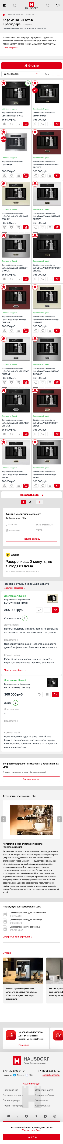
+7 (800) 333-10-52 (49, 1070)
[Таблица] (58, 74)
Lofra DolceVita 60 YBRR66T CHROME (14, 319)
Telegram (20, 1075)
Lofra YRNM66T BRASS (12, 114)
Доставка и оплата (13, 1095)
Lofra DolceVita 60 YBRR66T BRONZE (46, 164)
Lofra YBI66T (12, 163)
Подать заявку (31, 538)
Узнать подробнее (31, 1130)
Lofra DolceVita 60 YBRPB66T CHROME (15, 371)
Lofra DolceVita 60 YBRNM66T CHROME (15, 423)
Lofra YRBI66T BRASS (17, 601)
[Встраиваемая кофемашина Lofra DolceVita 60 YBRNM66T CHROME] (16, 387)
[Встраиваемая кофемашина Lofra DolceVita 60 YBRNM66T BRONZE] (47, 232)
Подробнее (24, 1045)
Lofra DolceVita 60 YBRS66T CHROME (46, 371)
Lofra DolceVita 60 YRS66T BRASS (45, 474)
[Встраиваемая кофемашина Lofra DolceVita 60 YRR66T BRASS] (47, 387)
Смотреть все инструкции (16, 936)
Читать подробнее (13, 670)
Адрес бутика (42, 1105)
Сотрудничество (44, 1089)
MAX (31, 1075)
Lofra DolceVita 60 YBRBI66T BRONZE (15, 216)
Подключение (10, 1089)
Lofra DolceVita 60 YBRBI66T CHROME (46, 319)
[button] (4, 232)
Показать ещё (29, 494)
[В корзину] (26, 124)
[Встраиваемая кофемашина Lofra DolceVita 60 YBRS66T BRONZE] (16, 232)
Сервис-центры (11, 1100)
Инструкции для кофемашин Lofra (22, 906)
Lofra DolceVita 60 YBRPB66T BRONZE (46, 216)
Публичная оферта (13, 1105)
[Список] (53, 74)
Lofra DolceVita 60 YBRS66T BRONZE (14, 268)
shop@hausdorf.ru (51, 1075)
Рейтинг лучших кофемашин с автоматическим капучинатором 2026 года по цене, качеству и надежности (23, 980)
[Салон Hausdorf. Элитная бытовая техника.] (4, 15)
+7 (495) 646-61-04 (14, 1070)
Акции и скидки (31, 1083)
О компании (41, 1100)
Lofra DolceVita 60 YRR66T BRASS (45, 423)
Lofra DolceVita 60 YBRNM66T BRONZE (47, 268)
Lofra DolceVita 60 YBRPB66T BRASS (15, 474)
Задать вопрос (31, 779)
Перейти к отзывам (13, 588)
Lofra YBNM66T (44, 114)
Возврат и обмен (44, 1095)
